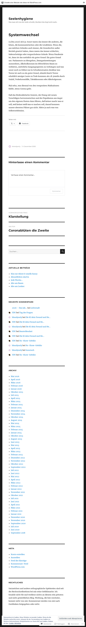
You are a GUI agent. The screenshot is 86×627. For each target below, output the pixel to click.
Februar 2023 (17, 454)
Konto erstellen (18, 554)
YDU (14, 312)
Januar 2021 (16, 514)
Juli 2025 (15, 395)
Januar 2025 (16, 408)
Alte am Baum (17, 283)
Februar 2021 (16, 511)
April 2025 (15, 398)
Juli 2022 (15, 470)
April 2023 (15, 448)
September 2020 (18, 523)
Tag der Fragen (26, 312)
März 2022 (15, 483)
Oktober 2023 (17, 436)
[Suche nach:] (34, 251)
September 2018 (18, 533)
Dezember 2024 (18, 411)
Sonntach (30, 350)
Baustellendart (25, 331)
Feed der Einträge (19, 561)
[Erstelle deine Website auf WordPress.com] (43, 2)
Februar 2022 (17, 486)
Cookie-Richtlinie (15, 623)
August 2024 (16, 420)
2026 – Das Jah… (19, 308)
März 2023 (15, 451)
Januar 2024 (16, 433)
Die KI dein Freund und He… (38, 317)
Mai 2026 (15, 376)
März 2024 (15, 426)
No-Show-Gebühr (27, 341)
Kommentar (56, 191)
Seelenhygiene (21, 19)
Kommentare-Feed (19, 564)
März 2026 (15, 382)
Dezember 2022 (18, 458)
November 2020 (18, 520)
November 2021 (18, 492)
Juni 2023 (15, 442)
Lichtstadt (35, 308)
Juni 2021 (15, 501)
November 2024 (18, 414)
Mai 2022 (15, 476)
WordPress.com (18, 567)
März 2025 (15, 401)
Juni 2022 (15, 473)
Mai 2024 (15, 423)
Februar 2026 (17, 386)
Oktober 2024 (17, 417)
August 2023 (16, 439)
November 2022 (18, 461)
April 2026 (15, 379)
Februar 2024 (17, 429)
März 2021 (15, 508)
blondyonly (16, 146)
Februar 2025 (17, 404)
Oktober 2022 (17, 464)
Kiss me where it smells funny (24, 274)
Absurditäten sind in (20, 277)
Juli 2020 (15, 526)
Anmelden (15, 557)
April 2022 (15, 479)
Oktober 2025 (17, 392)
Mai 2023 (15, 445)
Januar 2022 (16, 489)
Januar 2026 (16, 389)
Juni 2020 (15, 530)
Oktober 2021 (17, 495)
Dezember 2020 (18, 517)
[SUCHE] (62, 251)
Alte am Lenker (17, 286)
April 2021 (15, 505)
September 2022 (18, 467)
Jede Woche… (17, 280)
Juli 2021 (14, 498)
